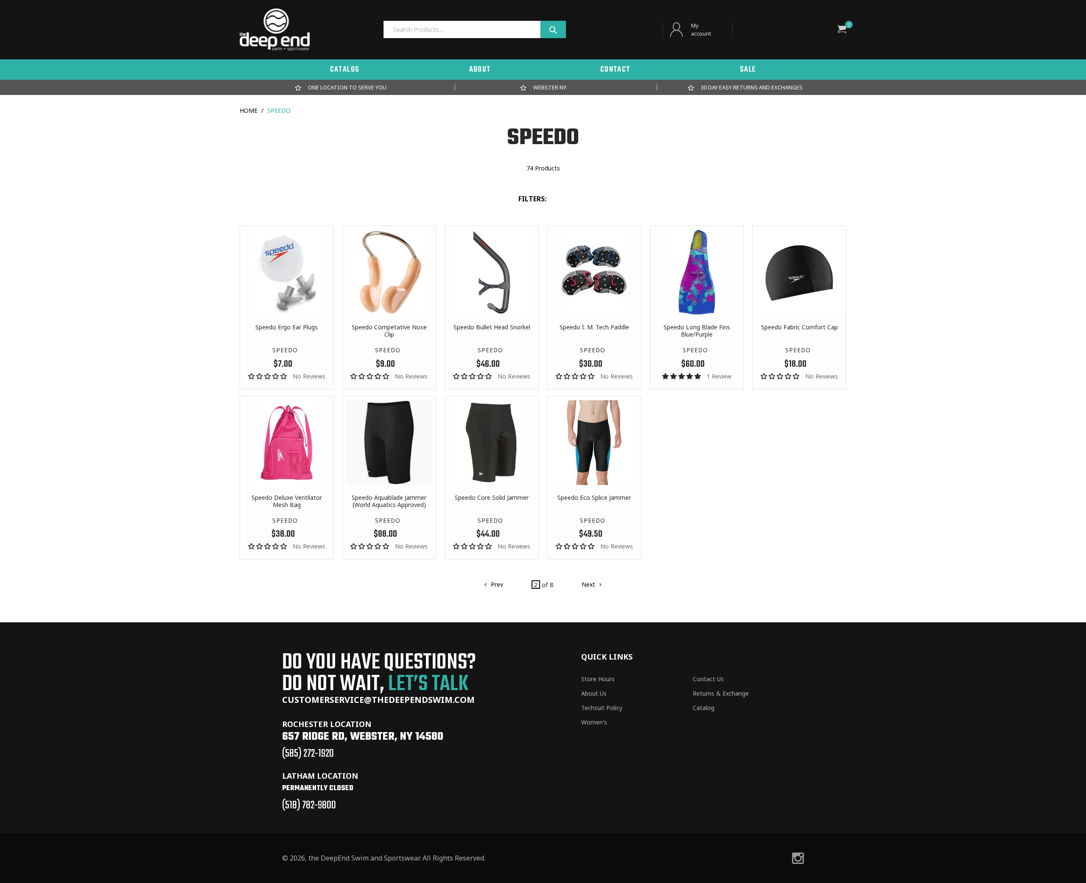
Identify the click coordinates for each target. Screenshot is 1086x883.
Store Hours (598, 679)
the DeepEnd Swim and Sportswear (364, 858)
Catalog (703, 708)
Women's (594, 722)
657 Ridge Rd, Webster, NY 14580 (362, 736)
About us (594, 693)
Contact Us (708, 679)
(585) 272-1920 (308, 753)
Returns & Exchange (721, 693)
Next (588, 587)
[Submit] (553, 29)
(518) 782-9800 (309, 805)
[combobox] (461, 29)
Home (249, 110)
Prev (492, 587)
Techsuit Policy (601, 708)
